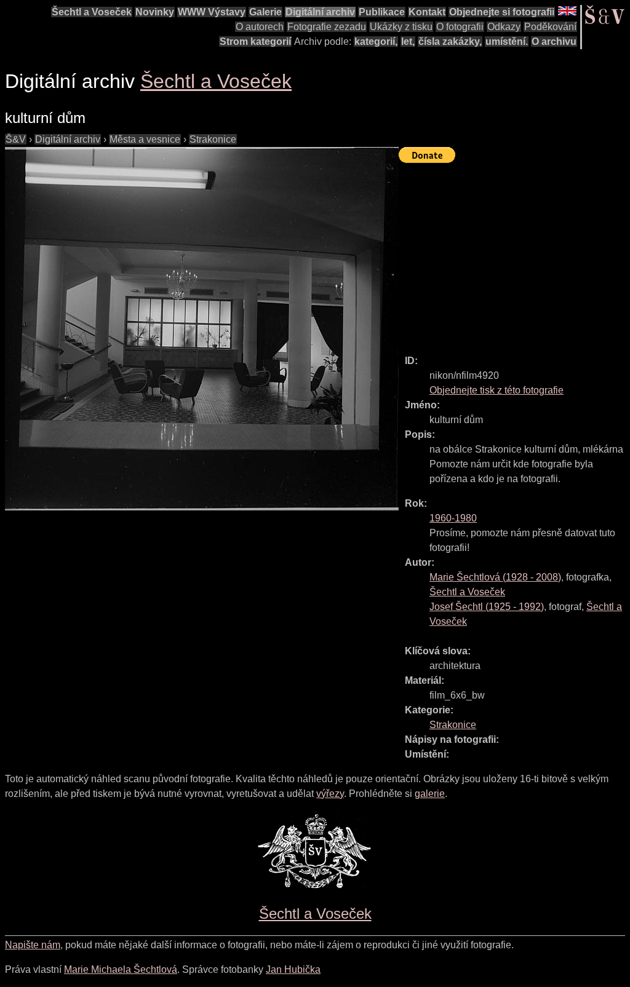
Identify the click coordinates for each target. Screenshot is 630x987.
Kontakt (427, 12)
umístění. (506, 41)
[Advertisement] (514, 253)
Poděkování (550, 27)
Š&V (16, 139)
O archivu (554, 41)
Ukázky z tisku (401, 27)
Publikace (382, 12)
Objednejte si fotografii (501, 12)
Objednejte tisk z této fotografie (496, 390)
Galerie (265, 12)
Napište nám (32, 945)
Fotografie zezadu (326, 27)
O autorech (260, 27)
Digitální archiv (320, 12)
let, (408, 41)
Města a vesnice (145, 139)
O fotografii (460, 27)
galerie (430, 793)
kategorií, (375, 41)
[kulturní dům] (202, 328)
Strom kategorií (255, 41)
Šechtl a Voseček (92, 12)
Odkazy (503, 27)
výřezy (330, 793)
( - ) (495, 577)
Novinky (154, 12)
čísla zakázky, (450, 41)
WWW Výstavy (211, 12)
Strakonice (212, 139)
